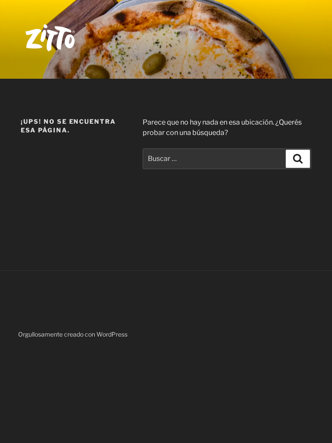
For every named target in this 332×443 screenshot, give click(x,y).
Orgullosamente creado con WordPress (73, 334)
